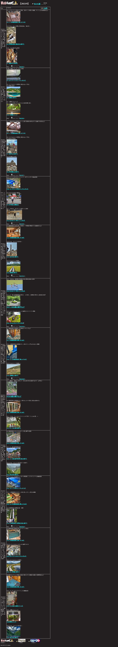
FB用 (45, 8)
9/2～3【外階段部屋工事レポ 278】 (16, 22)
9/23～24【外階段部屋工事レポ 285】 (17, 504)
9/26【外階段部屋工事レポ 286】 (16, 540)
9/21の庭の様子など (14, 396)
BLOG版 (37, 4)
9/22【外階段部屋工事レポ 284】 (16, 443)
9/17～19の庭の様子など (16, 307)
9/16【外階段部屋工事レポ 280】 (16, 237)
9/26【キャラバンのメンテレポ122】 (17, 556)
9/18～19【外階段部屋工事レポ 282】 (17, 359)
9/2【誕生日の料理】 (12, 63)
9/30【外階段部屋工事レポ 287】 (16, 587)
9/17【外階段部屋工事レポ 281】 (16, 340)
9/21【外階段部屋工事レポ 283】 (16, 412)
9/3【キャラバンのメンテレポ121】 (16, 80)
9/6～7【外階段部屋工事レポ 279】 (16, 133)
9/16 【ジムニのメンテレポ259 (15, 323)
